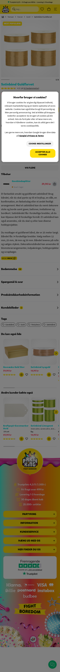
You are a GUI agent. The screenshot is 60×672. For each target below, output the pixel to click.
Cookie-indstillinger (40, 143)
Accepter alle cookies (42, 153)
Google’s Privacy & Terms (31, 135)
